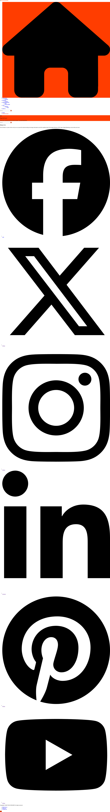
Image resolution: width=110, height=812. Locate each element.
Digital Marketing (5, 102)
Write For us (4, 807)
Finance (6, 101)
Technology (4, 98)
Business (4, 100)
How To (3, 108)
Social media (7, 104)
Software (6, 106)
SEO (6, 103)
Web (8, 107)
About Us (4, 808)
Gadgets (6, 99)
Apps (3, 105)
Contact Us (4, 809)
